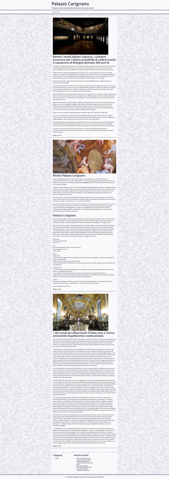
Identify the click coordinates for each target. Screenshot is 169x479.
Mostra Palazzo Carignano (69, 175)
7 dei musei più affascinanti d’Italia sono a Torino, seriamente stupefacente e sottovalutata (84, 334)
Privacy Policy (55, 12)
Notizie (57, 458)
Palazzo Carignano (70, 3)
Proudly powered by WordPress (96, 477)
